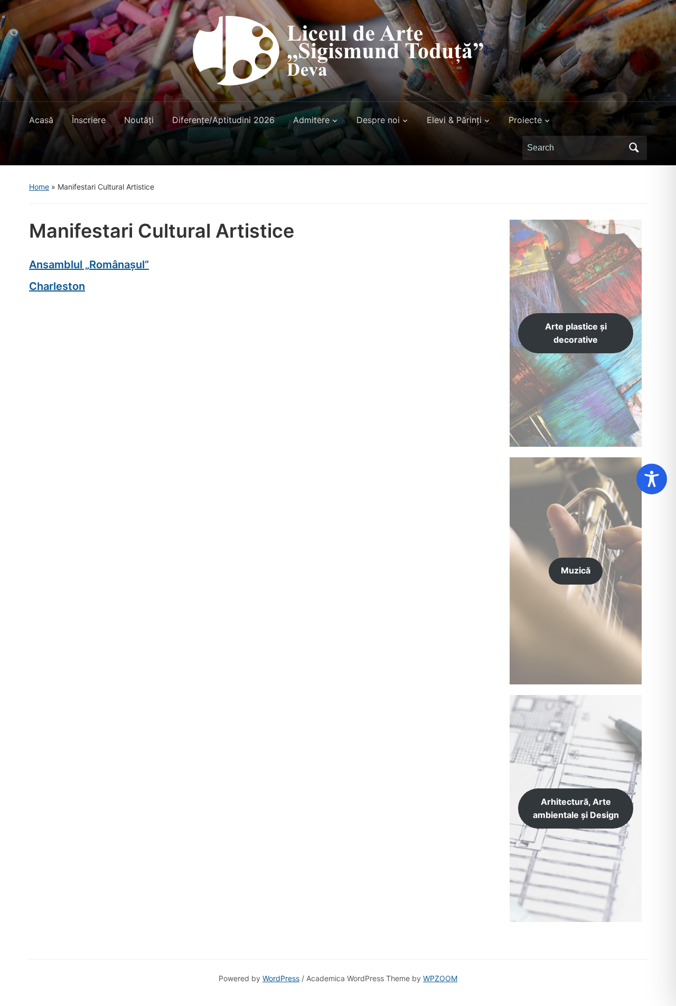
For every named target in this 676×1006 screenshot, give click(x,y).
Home (39, 186)
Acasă (41, 120)
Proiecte (525, 120)
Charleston (57, 286)
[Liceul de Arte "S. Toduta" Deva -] (338, 49)
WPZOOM (440, 978)
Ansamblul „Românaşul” (89, 264)
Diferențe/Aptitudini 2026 (223, 120)
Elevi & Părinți (454, 120)
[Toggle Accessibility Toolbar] (651, 479)
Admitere (311, 120)
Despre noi (378, 120)
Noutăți (139, 120)
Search (634, 147)
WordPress (280, 978)
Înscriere (89, 120)
